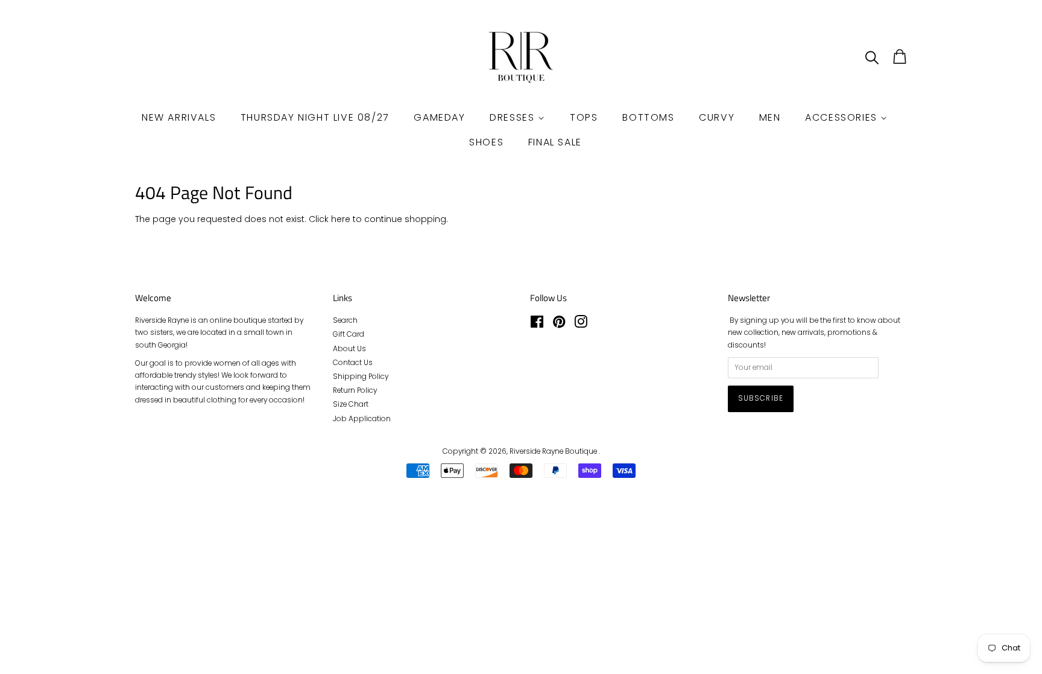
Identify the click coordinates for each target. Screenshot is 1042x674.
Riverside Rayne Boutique (554, 451)
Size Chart (350, 404)
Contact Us (353, 362)
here (340, 219)
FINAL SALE (555, 142)
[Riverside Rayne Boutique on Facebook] (537, 324)
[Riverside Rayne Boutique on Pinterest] (559, 324)
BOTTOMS (648, 117)
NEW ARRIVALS (179, 117)
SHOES (486, 142)
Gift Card (348, 334)
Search (345, 320)
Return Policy (355, 390)
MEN (770, 117)
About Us (349, 349)
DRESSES (514, 117)
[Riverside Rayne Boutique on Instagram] (580, 324)
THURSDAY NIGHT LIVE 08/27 (315, 117)
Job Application (362, 419)
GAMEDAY (439, 117)
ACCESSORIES (842, 117)
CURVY (716, 117)
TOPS (584, 117)
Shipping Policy (360, 376)
